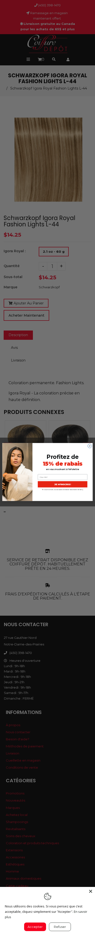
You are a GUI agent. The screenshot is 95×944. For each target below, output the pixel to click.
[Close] (90, 891)
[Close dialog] (90, 446)
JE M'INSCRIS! (62, 484)
